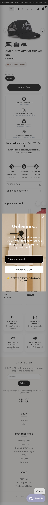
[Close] (43, 217)
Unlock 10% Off (24, 269)
